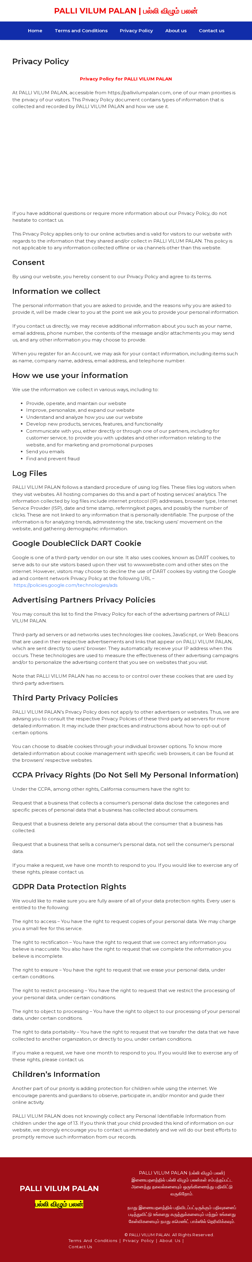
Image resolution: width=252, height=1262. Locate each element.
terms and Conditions (93, 1240)
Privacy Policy (136, 30)
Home (35, 30)
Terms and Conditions (81, 30)
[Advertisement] (126, 160)
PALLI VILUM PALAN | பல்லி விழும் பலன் (126, 10)
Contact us (211, 30)
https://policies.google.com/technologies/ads (65, 585)
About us (176, 30)
